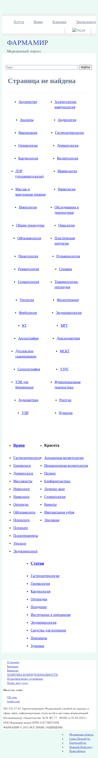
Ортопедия (39, 599)
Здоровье (37, 646)
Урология (27, 300)
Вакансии (12, 670)
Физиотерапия (68, 300)
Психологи (21, 520)
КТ (24, 325)
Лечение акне (54, 489)
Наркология (66, 189)
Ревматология (28, 269)
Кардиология (28, 158)
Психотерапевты (25, 536)
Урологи (19, 543)
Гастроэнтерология (69, 133)
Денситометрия (68, 338)
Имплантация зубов (59, 512)
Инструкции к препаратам (51, 615)
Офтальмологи (24, 512)
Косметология (67, 158)
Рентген (65, 400)
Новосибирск (77, 750)
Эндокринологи (25, 551)
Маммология (67, 171)
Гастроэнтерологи (26, 458)
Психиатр (20, 528)
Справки (65, 269)
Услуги (19, 22)
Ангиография (28, 338)
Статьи (37, 563)
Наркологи (21, 497)
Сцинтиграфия (29, 369)
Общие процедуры (30, 225)
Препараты (39, 638)
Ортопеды (20, 504)
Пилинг (50, 473)
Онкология (66, 225)
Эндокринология (68, 313)
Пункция (65, 413)
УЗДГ (64, 369)
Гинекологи (22, 466)
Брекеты (50, 504)
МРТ (64, 325)
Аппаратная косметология (63, 458)
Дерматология (67, 145)
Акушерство (28, 102)
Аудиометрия (28, 400)
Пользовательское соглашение (25, 678)
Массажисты (22, 481)
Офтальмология (29, 238)
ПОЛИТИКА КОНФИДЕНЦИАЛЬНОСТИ (32, 674)
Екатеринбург (77, 742)
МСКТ (65, 351)
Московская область (81, 734)
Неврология (28, 207)
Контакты (12, 666)
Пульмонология (68, 256)
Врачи (38, 22)
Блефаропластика (57, 481)
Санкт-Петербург (79, 738)
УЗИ (25, 413)
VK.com (12, 697)
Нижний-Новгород (80, 746)
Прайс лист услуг (17, 682)
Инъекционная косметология (66, 466)
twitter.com (13, 701)
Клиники (59, 22)
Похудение (39, 607)
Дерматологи (23, 473)
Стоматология (28, 282)
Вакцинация (28, 133)
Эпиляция (51, 520)
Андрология (67, 120)
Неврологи (21, 489)
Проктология (28, 256)
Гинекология (27, 145)
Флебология (28, 313)
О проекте (13, 662)
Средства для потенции (48, 630)
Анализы (26, 120)
